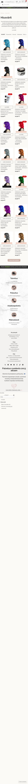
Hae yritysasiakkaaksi (14, 349)
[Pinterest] (14, 364)
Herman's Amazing (6, 406)
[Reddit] (22, 364)
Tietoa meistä (14, 343)
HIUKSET (3, 34)
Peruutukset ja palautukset (14, 361)
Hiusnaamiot (8, 34)
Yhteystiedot (14, 351)
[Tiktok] (20, 364)
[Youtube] (11, 364)
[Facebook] (8, 364)
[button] (14, 260)
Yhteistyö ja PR (14, 347)
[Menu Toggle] (2, 2)
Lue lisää (14, 30)
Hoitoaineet (19, 34)
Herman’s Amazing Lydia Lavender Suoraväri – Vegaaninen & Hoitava (6, 195)
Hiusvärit (14, 34)
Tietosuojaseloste (14, 359)
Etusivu (2, 13)
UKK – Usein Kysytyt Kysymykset (14, 357)
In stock (3, 399)
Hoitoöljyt (25, 34)
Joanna (3, 408)
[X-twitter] (5, 364)
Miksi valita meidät (14, 345)
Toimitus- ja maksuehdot (14, 355)
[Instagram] (17, 364)
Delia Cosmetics (5, 404)
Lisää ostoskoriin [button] (7, 52)
